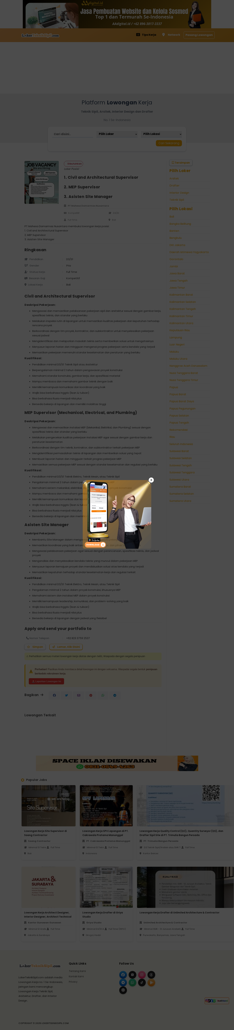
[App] (117, 548)
